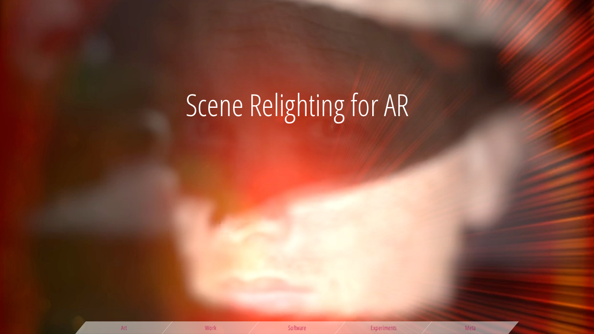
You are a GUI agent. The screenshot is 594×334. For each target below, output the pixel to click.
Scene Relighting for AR (297, 104)
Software (297, 328)
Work (210, 328)
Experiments (384, 328)
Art (124, 328)
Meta (470, 328)
